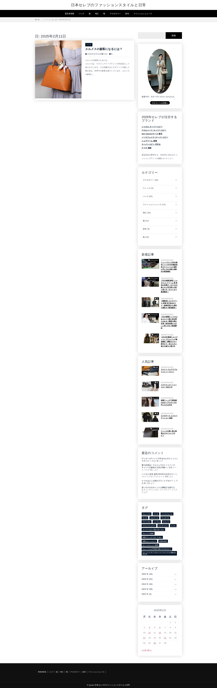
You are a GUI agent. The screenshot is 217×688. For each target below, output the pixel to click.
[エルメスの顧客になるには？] (58, 69)
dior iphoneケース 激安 (152, 134)
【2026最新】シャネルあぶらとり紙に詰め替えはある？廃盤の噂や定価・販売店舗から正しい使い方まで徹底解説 (169, 322)
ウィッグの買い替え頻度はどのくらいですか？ (169, 433)
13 (160, 633)
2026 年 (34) (147, 574)
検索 (174, 35)
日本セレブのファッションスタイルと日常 (108, 5)
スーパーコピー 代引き (151, 144)
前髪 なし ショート (149, 541)
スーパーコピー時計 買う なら (153, 529)
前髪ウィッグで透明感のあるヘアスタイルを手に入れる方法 (169, 402)
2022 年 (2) (147, 594)
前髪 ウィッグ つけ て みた (152, 537)
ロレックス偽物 (148, 533)
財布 (127, 14)
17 (144, 638)
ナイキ (156, 514)
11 (150, 633)
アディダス (147, 522)
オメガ (145, 518)
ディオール (165, 518)
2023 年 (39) (147, 589)
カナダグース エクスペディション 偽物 (169, 417)
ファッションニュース (143, 14)
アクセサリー (115, 14)
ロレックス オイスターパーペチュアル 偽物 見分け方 (159, 553)
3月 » (149, 650)
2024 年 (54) (147, 584)
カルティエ (154, 518)
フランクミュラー (149, 525)
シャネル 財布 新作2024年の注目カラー (158, 474)
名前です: (146, 97)
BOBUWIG (163, 541)
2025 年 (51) (147, 579)
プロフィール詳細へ (160, 103)
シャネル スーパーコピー (152, 127)
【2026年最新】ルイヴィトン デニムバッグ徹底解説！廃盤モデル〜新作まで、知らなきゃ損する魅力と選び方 (169, 341)
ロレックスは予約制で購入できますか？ (157, 549)
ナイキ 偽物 (146, 148)
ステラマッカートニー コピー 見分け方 (169, 386)
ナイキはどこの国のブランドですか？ (157, 481)
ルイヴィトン (163, 525)
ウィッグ (147, 188)
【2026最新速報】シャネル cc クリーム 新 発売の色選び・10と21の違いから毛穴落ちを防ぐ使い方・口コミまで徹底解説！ (169, 286)
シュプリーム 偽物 (149, 141)
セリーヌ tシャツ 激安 (150, 545)
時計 (97, 14)
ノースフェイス (167, 514)
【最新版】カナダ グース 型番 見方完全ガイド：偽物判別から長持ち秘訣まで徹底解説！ (169, 304)
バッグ (81, 14)
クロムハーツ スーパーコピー (154, 130)
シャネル (157, 522)
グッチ (173, 525)
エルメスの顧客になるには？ (103, 49)
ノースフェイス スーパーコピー (155, 137)
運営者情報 (69, 14)
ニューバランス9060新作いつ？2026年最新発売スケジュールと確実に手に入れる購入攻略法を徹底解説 (169, 267)
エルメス (166, 522)
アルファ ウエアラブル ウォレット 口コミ (169, 371)
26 (155, 643)
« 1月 (144, 650)
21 (165, 638)
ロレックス (147, 514)
